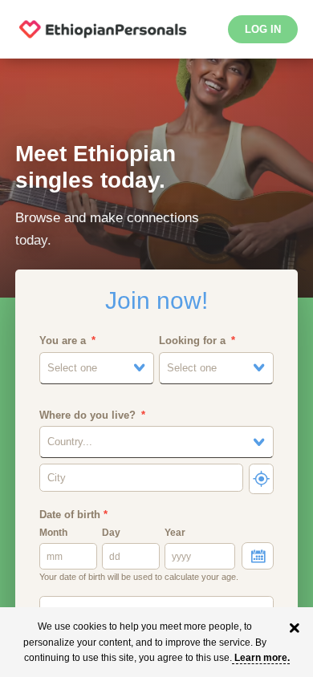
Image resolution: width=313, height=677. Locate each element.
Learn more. (262, 657)
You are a (62, 340)
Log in (263, 29)
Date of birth (73, 515)
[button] (96, 368)
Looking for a (192, 340)
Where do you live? (87, 415)
